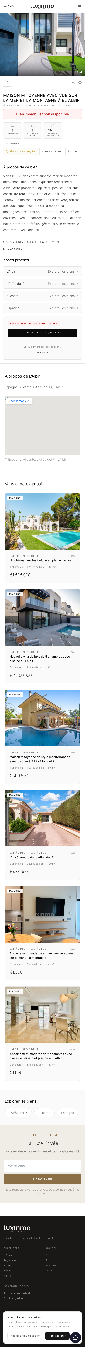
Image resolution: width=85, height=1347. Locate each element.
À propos (50, 1255)
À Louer (8, 1265)
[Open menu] (80, 6)
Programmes (10, 1260)
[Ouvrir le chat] (75, 1337)
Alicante (44, 1113)
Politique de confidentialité (17, 1293)
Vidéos (7, 1276)
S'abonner (42, 1179)
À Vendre (8, 1255)
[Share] (74, 82)
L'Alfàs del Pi (18, 1113)
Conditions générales (14, 1298)
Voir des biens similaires (44, 332)
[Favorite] (80, 82)
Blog (48, 1260)
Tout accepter (57, 1336)
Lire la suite (12, 248)
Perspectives (51, 1265)
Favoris (7, 1270)
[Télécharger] (7, 83)
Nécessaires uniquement (25, 1336)
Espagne (67, 1113)
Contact (49, 1270)
